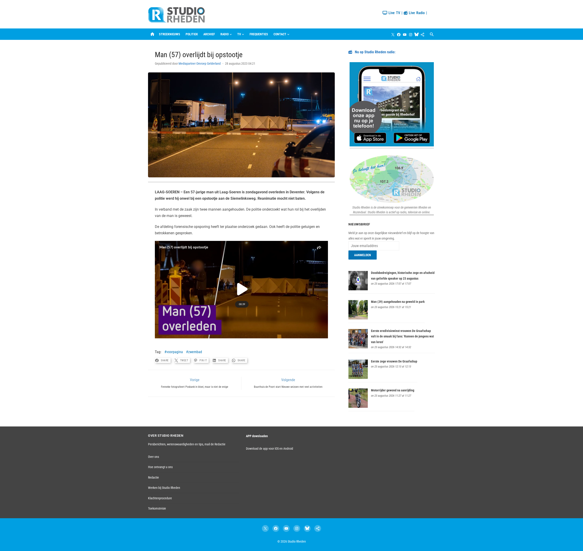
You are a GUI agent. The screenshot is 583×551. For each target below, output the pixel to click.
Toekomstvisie (157, 508)
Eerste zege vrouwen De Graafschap (394, 361)
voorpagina (174, 352)
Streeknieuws (169, 34)
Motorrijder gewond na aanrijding (392, 390)
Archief (209, 34)
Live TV (393, 13)
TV (239, 34)
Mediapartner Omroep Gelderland (200, 63)
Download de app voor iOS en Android (269, 448)
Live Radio (416, 13)
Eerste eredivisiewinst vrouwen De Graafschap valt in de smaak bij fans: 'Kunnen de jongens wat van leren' (402, 336)
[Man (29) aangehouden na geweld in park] (358, 318)
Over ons (153, 457)
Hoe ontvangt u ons (160, 467)
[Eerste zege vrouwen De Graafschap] (358, 378)
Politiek (192, 34)
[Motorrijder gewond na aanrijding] (358, 406)
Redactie (153, 477)
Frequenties (259, 34)
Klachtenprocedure (160, 498)
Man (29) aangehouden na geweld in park (398, 302)
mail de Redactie (215, 444)
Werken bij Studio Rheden (164, 488)
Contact (280, 34)
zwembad (195, 352)
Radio (224, 34)
